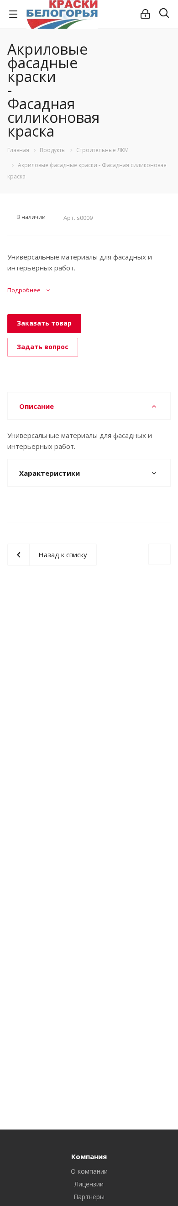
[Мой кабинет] (145, 14)
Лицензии (89, 1184)
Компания (89, 1156)
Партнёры (89, 1196)
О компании (89, 1171)
